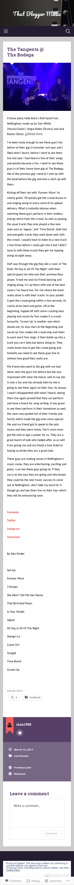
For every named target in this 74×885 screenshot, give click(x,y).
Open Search (67, 31)
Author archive (19, 732)
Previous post (22, 767)
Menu (6, 31)
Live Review (21, 755)
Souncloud (13, 537)
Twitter (11, 520)
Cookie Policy (13, 870)
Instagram (13, 529)
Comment (51, 833)
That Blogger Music (37, 13)
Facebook (13, 512)
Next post (19, 773)
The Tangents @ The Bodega (25, 52)
